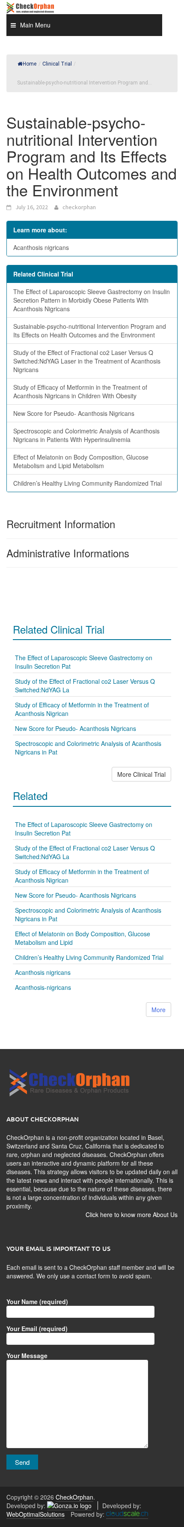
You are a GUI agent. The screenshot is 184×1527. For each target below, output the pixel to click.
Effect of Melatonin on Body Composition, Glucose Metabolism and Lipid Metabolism (80, 461)
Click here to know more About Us (132, 1214)
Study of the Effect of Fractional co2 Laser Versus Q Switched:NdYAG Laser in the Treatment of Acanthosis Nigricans (86, 361)
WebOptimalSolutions (35, 1514)
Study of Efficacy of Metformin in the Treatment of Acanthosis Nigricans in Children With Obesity (80, 391)
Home (29, 64)
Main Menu (35, 25)
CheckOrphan (74, 1497)
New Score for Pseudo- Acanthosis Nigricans (73, 413)
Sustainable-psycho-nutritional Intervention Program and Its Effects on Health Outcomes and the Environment (89, 330)
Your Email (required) (37, 1328)
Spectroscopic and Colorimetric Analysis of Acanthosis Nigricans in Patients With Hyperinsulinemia (86, 435)
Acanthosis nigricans (41, 247)
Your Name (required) (37, 1301)
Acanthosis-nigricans (43, 987)
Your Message (26, 1355)
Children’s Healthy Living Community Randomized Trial (87, 483)
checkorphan (79, 207)
